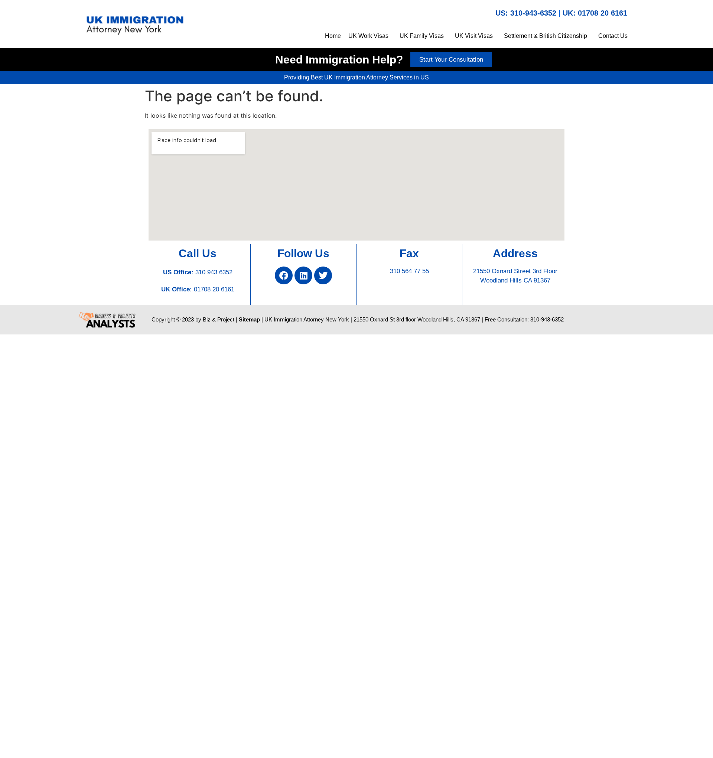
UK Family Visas (422, 36)
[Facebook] (284, 275)
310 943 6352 (213, 272)
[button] (370, 36)
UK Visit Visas (474, 36)
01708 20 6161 (214, 289)
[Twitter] (323, 275)
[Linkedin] (303, 275)
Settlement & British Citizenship (545, 36)
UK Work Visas (368, 36)
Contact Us (613, 36)
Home (333, 36)
